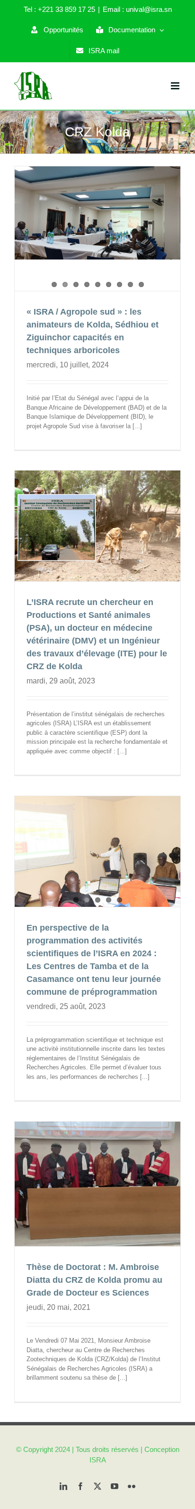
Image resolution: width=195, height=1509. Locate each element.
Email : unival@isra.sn (137, 9)
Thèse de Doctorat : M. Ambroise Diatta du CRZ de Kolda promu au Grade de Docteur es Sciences (94, 1280)
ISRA (97, 1460)
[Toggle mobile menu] (176, 86)
